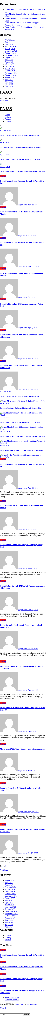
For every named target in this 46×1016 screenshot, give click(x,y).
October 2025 (10, 53)
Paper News (19, 1004)
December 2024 (11, 71)
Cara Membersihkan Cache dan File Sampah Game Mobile (20, 147)
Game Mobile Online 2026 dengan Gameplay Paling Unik (20, 159)
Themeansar (32, 1004)
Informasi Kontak (12, 1000)
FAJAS (6, 92)
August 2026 (10, 40)
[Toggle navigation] (1, 103)
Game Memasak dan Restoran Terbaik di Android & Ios (19, 135)
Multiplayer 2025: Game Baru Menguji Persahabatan (22, 749)
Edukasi (8, 121)
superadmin (23, 205)
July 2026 (9, 42)
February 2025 (10, 66)
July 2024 (9, 80)
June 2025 (9, 60)
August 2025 (10, 57)
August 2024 (10, 77)
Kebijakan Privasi (12, 997)
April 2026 (9, 44)
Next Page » (5, 870)
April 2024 (9, 86)
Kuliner (8, 117)
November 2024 (11, 73)
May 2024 (9, 84)
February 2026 (10, 46)
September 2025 (11, 55)
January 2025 (10, 69)
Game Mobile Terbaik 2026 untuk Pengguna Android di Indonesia (23, 171)
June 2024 (9, 82)
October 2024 (10, 75)
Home (7, 115)
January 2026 (10, 49)
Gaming (8, 119)
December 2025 (11, 51)
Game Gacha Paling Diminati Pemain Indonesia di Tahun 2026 (22, 450)
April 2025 (9, 62)
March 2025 (9, 64)
